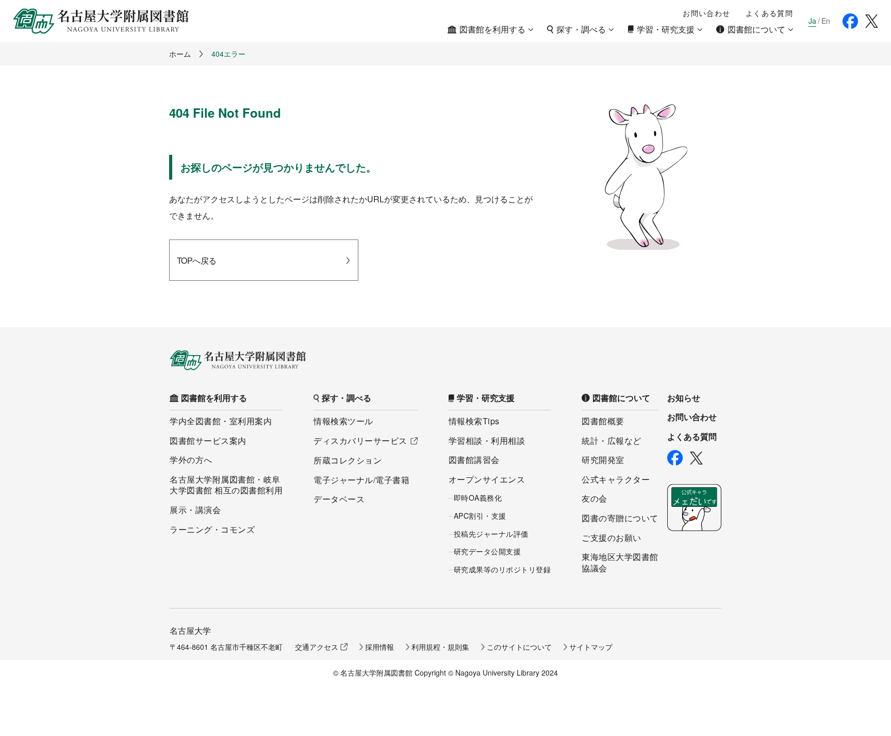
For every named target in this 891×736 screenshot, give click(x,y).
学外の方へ (191, 460)
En (825, 21)
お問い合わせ (706, 13)
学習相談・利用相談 (487, 440)
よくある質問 (769, 13)
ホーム (180, 54)
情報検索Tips (474, 421)
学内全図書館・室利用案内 (221, 421)
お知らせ (683, 398)
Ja (812, 21)
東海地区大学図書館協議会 (620, 562)
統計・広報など (611, 440)
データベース (339, 499)
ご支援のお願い (611, 537)
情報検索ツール (343, 421)
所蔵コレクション (348, 460)
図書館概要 (603, 421)
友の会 (594, 498)
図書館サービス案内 (208, 440)
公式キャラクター (616, 479)
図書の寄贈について (620, 518)
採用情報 (379, 647)
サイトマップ (591, 647)
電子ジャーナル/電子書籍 (361, 480)
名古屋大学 (190, 630)
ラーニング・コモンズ (212, 529)
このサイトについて (519, 647)
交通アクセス (316, 647)
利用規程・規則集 (440, 647)
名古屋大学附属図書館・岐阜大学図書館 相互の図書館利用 (226, 485)
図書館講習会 (474, 460)
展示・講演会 (195, 510)
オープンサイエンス (487, 479)
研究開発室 (603, 460)
